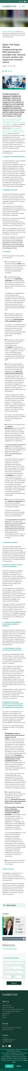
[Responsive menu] (23, 6)
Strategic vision (7, 1005)
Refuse (19, 1066)
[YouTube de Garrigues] (25, 1)
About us (5, 1001)
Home (4, 31)
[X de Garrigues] (22, 1)
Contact (20, 932)
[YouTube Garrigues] (9, 1046)
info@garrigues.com (8, 1039)
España (13, 905)
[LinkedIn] (6, 71)
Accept (9, 1066)
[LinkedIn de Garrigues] (20, 1)
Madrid (20, 929)
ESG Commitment (8, 1007)
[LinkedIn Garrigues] (3, 1046)
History (4, 1015)
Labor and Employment (9, 949)
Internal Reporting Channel (11, 1011)
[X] (8, 71)
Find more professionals (13, 939)
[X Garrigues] (6, 1046)
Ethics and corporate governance (12, 1009)
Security (5, 1023)
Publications (11, 31)
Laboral (8, 905)
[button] (3, 71)
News (4, 1017)
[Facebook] (11, 71)
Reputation (6, 1013)
